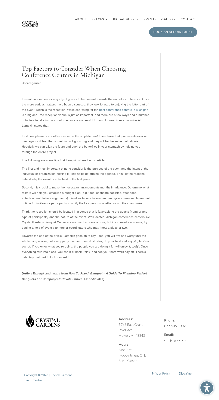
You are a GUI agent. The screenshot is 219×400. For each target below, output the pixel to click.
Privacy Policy (161, 373)
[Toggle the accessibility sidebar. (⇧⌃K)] (207, 388)
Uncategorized (31, 83)
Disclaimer (186, 373)
